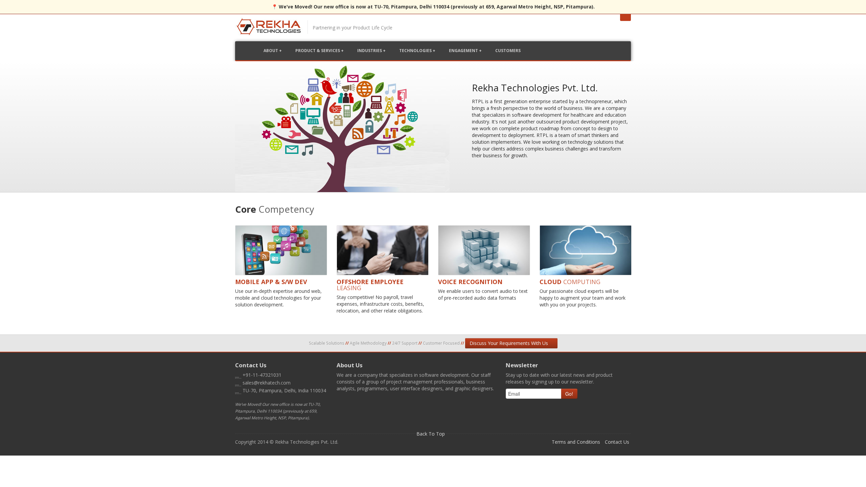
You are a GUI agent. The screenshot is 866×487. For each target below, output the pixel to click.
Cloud (570, 282)
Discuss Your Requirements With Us (509, 343)
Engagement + (465, 50)
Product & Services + (319, 50)
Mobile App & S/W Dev (271, 282)
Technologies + (417, 50)
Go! (569, 393)
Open (625, 17)
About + (273, 50)
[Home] (269, 28)
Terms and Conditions (576, 442)
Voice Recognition (470, 282)
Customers (508, 50)
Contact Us (617, 442)
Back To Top (431, 434)
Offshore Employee (370, 285)
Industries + (371, 50)
